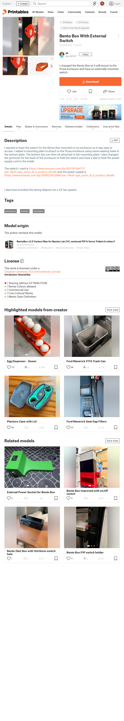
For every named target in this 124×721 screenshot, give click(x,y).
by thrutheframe (25, 244)
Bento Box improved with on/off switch (87, 492)
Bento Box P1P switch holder (85, 552)
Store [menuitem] (51, 11)
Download (92, 81)
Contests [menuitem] (90, 11)
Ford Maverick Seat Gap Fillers (87, 421)
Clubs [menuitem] (60, 11)
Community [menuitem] (74, 11)
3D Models (67, 22)
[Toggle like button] (9, 367)
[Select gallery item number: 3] (32, 354)
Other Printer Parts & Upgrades (76, 28)
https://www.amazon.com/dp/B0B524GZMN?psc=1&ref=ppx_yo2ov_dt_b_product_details (59, 175)
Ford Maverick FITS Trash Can (86, 361)
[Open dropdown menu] (118, 35)
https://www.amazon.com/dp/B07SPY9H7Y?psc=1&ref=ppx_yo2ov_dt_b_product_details (44, 170)
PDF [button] (116, 140)
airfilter (25, 211)
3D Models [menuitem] (38, 11)
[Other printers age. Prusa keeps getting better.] (90, 112)
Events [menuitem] (114, 11)
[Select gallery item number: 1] (26, 354)
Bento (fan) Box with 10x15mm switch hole (31, 552)
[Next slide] (51, 66)
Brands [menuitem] (102, 11)
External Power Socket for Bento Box (31, 492)
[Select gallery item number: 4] (35, 354)
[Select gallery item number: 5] (37, 354)
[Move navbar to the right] (119, 12)
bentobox (39, 211)
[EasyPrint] (94, 3)
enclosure (10, 211)
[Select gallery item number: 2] (30, 354)
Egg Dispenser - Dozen (21, 361)
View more (112, 309)
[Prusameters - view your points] (102, 3)
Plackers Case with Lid (21, 421)
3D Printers (83, 22)
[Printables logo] (15, 12)
